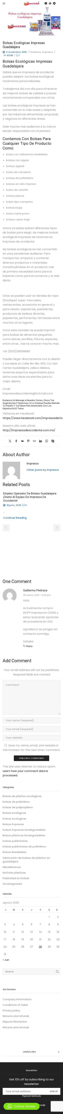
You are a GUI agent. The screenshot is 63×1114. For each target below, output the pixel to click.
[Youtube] (54, 3)
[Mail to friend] (34, 441)
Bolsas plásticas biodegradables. (24, 835)
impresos (47, 52)
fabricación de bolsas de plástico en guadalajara (26, 859)
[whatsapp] (47, 441)
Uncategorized (12, 884)
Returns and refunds (16, 1016)
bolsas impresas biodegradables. (24, 830)
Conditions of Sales (15, 1005)
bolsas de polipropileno (18, 807)
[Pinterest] (28, 441)
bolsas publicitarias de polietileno (24, 846)
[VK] (22, 441)
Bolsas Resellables (14, 852)
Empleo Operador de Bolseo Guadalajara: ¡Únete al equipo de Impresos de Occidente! (30, 497)
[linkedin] (40, 441)
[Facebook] (46, 3)
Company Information (17, 999)
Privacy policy (11, 1010)
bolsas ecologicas (14, 818)
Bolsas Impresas (13, 824)
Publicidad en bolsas (16, 878)
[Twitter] (11, 441)
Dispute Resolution (15, 1021)
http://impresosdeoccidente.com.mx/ (29, 430)
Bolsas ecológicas (14, 813)
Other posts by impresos (43, 470)
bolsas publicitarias (15, 841)
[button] (6, 527)
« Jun (6, 960)
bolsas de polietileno (16, 802)
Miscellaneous (12, 867)
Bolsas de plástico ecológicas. (22, 796)
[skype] (52, 441)
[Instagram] (50, 3)
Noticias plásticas (14, 872)
